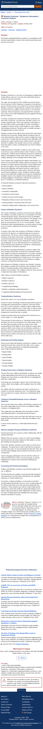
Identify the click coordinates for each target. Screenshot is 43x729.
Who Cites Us (26, 696)
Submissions (26, 704)
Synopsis (4, 30)
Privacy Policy (5, 707)
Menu (38, 2)
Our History (5, 699)
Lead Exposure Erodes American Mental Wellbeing (18, 611)
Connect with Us (27, 707)
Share (22, 658)
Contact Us (4, 702)
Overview (11, 30)
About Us (4, 696)
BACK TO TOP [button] (21, 690)
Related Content (21, 30)
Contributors (26, 702)
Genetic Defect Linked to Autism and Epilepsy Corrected (20, 575)
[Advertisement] (21, 67)
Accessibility (5, 710)
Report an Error (27, 710)
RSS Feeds (28, 713)
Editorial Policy (6, 712)
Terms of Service (6, 704)
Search (38, 6)
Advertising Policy (28, 699)
